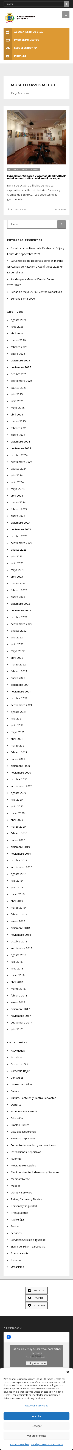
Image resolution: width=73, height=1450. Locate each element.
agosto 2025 (19, 387)
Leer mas (60, 209)
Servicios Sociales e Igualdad (28, 1239)
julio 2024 (17, 475)
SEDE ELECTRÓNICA (25, 48)
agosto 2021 (19, 711)
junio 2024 (17, 482)
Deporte (16, 1104)
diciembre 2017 (20, 1009)
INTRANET (20, 56)
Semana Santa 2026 (23, 298)
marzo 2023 (18, 583)
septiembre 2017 (21, 1022)
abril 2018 (17, 982)
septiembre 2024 (21, 461)
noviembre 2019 (21, 853)
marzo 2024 (18, 502)
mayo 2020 (18, 813)
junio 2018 (17, 968)
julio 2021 (17, 718)
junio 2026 (17, 326)
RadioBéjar (17, 1219)
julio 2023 (17, 556)
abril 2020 (17, 820)
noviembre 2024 (21, 448)
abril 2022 (17, 657)
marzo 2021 (18, 745)
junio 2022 (17, 644)
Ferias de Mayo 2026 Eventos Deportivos (36, 292)
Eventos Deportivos (23, 1138)
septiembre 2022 (21, 624)
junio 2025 (17, 401)
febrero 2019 (19, 914)
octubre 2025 (19, 374)
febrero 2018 (19, 995)
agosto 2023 (19, 549)
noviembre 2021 (21, 691)
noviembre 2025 (21, 367)
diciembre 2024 (20, 441)
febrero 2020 (19, 833)
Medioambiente (20, 1179)
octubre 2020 (19, 779)
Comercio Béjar (20, 1071)
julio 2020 (17, 799)
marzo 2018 (18, 988)
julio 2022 (17, 637)
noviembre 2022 (21, 610)
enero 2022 (18, 678)
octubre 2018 (19, 941)
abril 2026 (17, 333)
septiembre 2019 (21, 867)
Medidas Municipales (23, 1165)
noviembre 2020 (21, 772)
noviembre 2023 (21, 529)
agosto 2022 (19, 630)
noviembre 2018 (21, 934)
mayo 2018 (18, 975)
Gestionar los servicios (36, 1405)
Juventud (16, 1158)
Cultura (15, 1091)
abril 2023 (17, 576)
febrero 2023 (19, 590)
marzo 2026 (18, 340)
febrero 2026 (19, 347)
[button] (67, 1372)
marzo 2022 (18, 664)
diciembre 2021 (20, 684)
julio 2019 (17, 880)
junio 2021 (17, 725)
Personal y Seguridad (24, 1206)
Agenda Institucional (28, 32)
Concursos (17, 1077)
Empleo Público (20, 1125)
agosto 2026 (19, 320)
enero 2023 (18, 597)
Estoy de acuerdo (36, 1363)
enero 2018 (18, 1002)
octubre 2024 (19, 455)
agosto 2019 (19, 874)
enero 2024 (18, 516)
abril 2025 (17, 414)
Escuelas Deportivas (23, 1131)
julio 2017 (17, 1029)
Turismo (35, 169)
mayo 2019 (18, 894)
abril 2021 (17, 738)
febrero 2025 (19, 428)
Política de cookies (19, 1444)
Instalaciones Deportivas (26, 1152)
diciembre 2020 (20, 765)
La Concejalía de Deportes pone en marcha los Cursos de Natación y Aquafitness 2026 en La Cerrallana (35, 266)
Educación (17, 1118)
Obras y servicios (21, 1192)
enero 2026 (18, 353)
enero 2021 (18, 759)
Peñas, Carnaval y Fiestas (26, 1199)
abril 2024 (17, 495)
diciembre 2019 (20, 847)
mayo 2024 (18, 489)
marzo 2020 (18, 826)
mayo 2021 (18, 732)
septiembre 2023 (21, 543)
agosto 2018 (19, 955)
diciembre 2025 (20, 360)
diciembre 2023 (20, 522)
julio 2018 (17, 961)
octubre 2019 (19, 860)
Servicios (16, 1233)
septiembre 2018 (21, 948)
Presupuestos (19, 1212)
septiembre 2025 (21, 380)
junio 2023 (17, 563)
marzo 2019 (18, 907)
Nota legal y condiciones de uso (47, 1444)
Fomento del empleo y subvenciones (33, 1145)
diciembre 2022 (20, 603)
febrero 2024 (19, 509)
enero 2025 (18, 434)
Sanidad (15, 1226)
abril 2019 (17, 901)
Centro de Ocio (20, 1064)
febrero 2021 (19, 752)
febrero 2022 (19, 671)
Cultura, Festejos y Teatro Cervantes (33, 1098)
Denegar (36, 1425)
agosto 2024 (19, 468)
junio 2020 (17, 806)
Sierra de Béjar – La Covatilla (28, 1246)
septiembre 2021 (21, 705)
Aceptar (36, 1416)
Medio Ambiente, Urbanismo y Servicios (35, 1172)
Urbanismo (17, 1266)
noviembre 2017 (21, 1015)
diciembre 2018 (20, 928)
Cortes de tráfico (21, 1084)
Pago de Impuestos (26, 40)
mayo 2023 (18, 570)
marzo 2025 (18, 421)
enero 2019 (18, 921)
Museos (25, 169)
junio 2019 (17, 887)
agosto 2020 (19, 793)
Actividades (18, 1050)
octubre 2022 (19, 617)
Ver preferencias (36, 1435)
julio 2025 (17, 394)
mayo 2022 (18, 651)
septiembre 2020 (21, 786)
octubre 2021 (19, 698)
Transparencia (19, 1253)
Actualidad (14, 169)
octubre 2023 (19, 536)
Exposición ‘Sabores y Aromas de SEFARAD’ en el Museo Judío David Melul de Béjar (36, 177)
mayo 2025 (18, 407)
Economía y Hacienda (24, 1111)
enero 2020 (18, 840)
